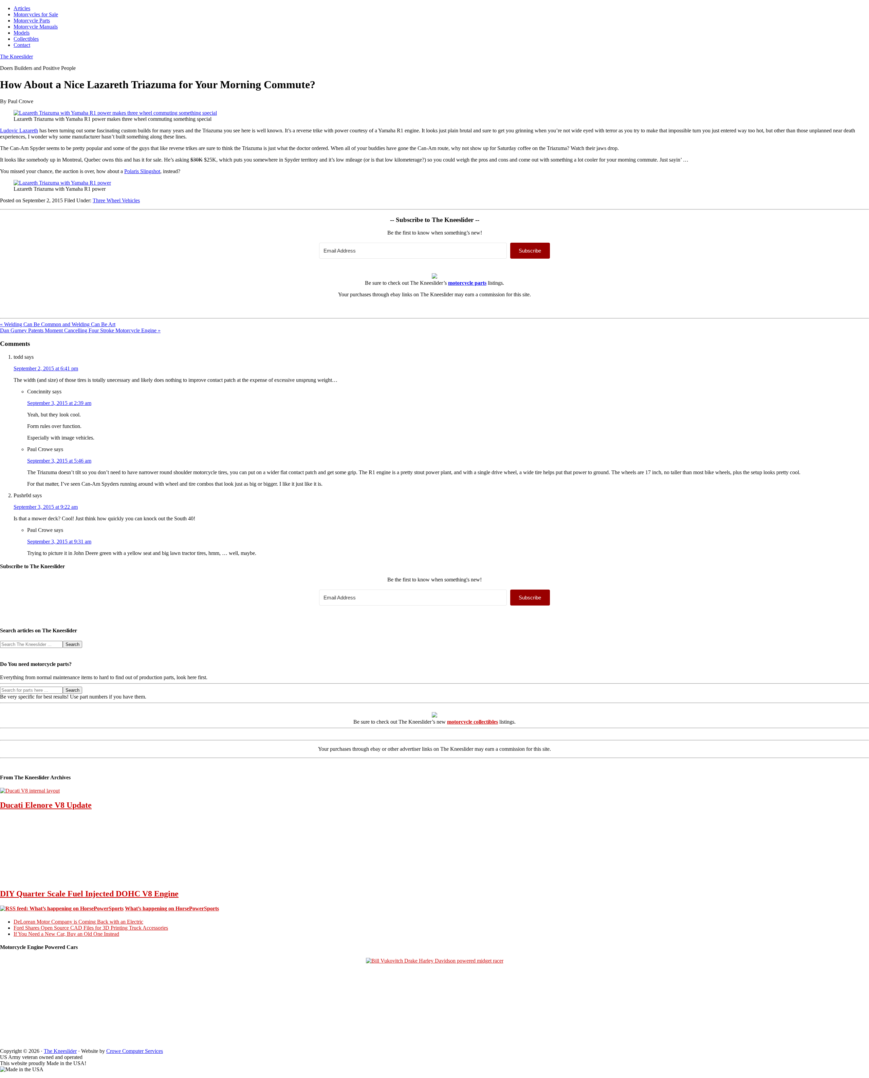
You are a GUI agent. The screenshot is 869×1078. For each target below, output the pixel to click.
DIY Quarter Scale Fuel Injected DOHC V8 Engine (89, 893)
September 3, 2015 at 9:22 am (46, 507)
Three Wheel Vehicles (116, 200)
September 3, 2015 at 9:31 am (59, 541)
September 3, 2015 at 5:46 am (59, 461)
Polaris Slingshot (142, 171)
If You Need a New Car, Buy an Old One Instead (66, 934)
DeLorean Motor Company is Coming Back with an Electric (78, 922)
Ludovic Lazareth (19, 130)
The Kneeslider (16, 56)
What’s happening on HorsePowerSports (172, 908)
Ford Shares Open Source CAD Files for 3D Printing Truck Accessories (91, 928)
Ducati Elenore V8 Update (46, 805)
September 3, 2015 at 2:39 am (59, 403)
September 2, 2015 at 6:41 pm (46, 368)
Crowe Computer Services (134, 1051)
